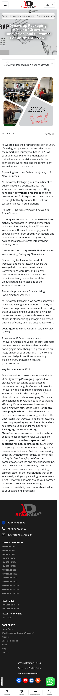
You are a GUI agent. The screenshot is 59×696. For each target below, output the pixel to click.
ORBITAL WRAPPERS (12, 542)
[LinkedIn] (31, 680)
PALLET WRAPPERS (12, 613)
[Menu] (5, 5)
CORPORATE (8, 625)
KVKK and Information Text (29, 662)
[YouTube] (25, 680)
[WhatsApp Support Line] (50, 681)
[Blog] (38, 680)
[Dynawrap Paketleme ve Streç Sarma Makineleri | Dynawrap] (28, 4)
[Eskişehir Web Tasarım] (2, 681)
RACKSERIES (8, 600)
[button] (28, 673)
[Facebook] (18, 680)
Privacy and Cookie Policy (29, 668)
